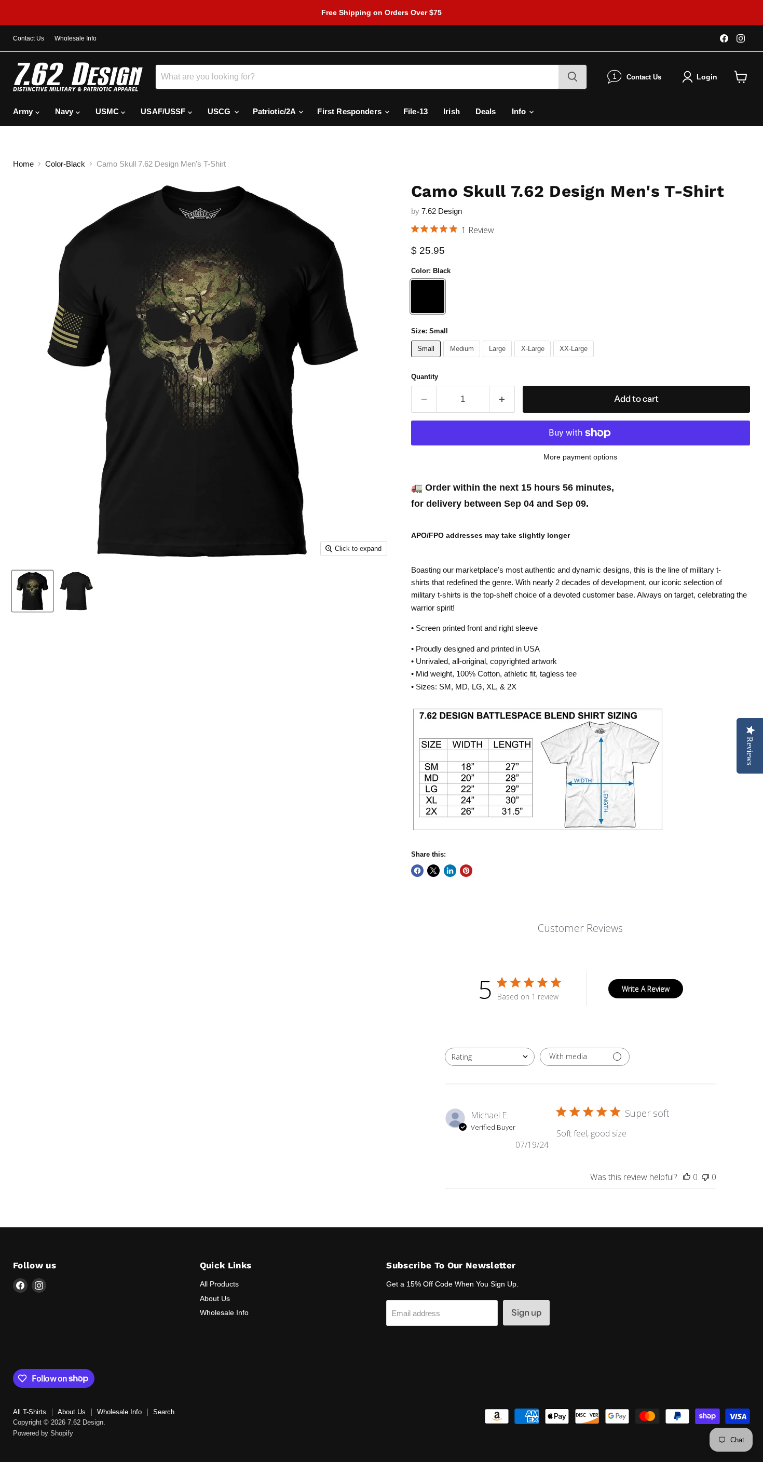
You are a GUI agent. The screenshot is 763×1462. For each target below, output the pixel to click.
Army (24, 111)
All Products (219, 1284)
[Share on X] (433, 870)
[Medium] (463, 359)
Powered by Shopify (43, 1433)
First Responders (350, 111)
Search (163, 1412)
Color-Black (65, 163)
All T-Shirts (29, 1412)
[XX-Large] (575, 359)
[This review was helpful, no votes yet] (686, 1177)
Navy (65, 111)
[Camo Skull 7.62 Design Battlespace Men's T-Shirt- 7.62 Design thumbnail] (32, 591)
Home (23, 163)
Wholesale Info (76, 38)
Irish (451, 111)
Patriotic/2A (275, 111)
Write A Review (646, 989)
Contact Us (28, 38)
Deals (485, 111)
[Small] (427, 359)
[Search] (572, 77)
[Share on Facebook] (417, 870)
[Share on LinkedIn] (450, 870)
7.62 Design (441, 211)
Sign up (526, 1312)
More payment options (580, 457)
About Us (215, 1298)
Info (520, 111)
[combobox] (490, 1057)
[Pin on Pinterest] (466, 870)
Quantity (424, 377)
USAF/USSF (164, 111)
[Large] (499, 359)
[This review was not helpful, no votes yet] (705, 1177)
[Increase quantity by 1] (502, 399)
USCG (220, 111)
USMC (108, 111)
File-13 (415, 111)
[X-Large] (533, 359)
